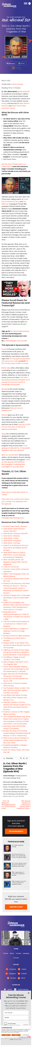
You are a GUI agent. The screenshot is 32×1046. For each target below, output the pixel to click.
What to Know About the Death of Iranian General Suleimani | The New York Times (16, 740)
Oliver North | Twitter (11, 538)
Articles (5, 953)
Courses (18, 953)
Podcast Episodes (17, 84)
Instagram (12, 974)
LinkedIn (24, 974)
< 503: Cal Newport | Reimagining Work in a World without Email (8, 804)
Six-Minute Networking (19, 331)
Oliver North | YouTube (11, 543)
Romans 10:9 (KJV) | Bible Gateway (16, 636)
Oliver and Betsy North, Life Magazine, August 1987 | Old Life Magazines (15, 562)
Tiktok (23, 978)
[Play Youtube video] (16, 289)
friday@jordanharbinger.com (13, 518)
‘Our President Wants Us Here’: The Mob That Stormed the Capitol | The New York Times (16, 690)
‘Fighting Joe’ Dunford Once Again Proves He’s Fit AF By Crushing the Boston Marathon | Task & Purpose (16, 652)
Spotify (10, 989)
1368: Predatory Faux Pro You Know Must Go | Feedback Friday (19, 882)
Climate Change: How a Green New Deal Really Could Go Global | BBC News (16, 597)
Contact (16, 958)
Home (16, 949)
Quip (3, 434)
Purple (4, 349)
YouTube (13, 978)
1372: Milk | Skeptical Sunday (17, 846)
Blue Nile (5, 389)
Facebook (12, 969)
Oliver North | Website (11, 536)
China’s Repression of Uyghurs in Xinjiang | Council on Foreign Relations (15, 631)
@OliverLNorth (23, 91)
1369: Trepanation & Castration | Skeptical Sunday (18, 873)
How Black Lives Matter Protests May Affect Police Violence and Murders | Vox (15, 697)
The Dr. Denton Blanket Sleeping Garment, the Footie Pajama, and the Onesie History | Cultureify (16, 669)
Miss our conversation (10, 455)
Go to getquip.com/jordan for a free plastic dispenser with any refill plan (16, 448)
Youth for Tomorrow (11, 567)
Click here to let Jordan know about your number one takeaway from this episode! (15, 501)
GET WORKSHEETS (16, 831)
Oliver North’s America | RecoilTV (15, 533)
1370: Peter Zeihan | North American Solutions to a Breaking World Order (19, 864)
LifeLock (4, 415)
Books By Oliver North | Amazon (15, 526)
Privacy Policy (18, 1039)
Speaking (26, 953)
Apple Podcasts (23, 989)
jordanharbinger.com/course (15, 341)
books (4, 103)
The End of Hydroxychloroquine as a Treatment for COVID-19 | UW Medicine (16, 623)
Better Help (6, 368)
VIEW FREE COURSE (16, 907)
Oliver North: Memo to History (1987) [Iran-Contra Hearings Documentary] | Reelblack (14, 554)
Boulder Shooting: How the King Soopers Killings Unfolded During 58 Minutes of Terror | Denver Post (16, 733)
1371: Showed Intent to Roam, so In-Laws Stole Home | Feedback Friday (19, 855)
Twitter (23, 969)
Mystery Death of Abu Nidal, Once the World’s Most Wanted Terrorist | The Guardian (16, 645)
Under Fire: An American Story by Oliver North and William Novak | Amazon (15, 547)
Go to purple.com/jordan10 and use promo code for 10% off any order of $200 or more (16, 361)
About (12, 953)
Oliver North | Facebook (12, 541)
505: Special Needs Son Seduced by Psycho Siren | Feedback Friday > (23, 804)
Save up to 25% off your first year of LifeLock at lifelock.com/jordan (16, 426)
